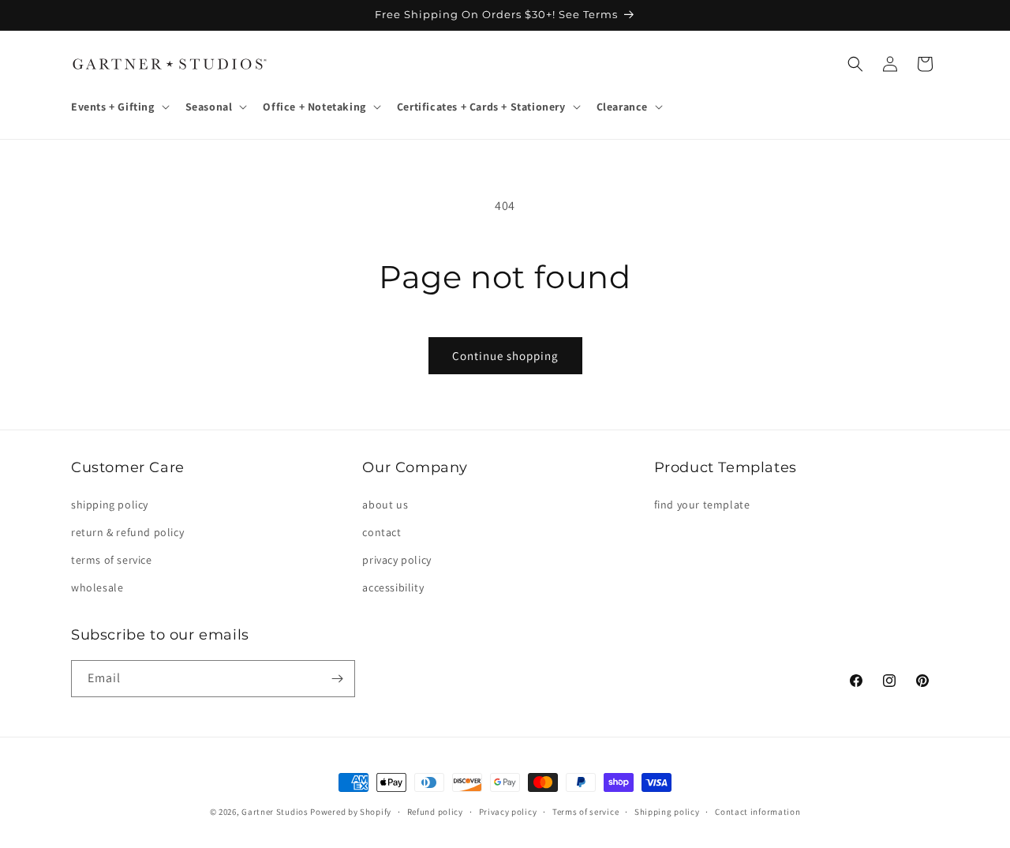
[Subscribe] (337, 678)
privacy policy (396, 560)
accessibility (393, 587)
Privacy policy (508, 811)
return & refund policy (127, 532)
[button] (119, 106)
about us (385, 504)
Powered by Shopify (350, 811)
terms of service (111, 560)
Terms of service (585, 811)
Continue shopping (505, 355)
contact (381, 532)
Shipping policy (667, 811)
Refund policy (435, 811)
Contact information (757, 811)
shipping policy (109, 504)
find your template (702, 504)
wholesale (97, 587)
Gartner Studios (275, 811)
